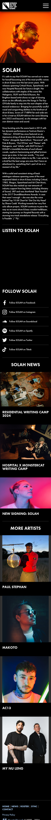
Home (5, 806)
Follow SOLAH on (22, 302)
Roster (24, 806)
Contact (7, 809)
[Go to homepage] (9, 6)
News (15, 806)
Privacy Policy (8, 814)
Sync (34, 806)
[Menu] (45, 6)
